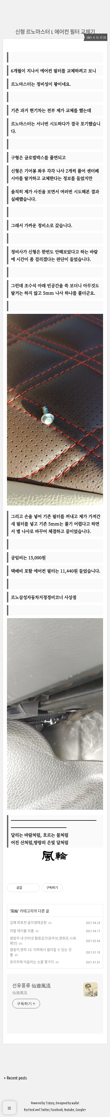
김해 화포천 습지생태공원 (28, 922)
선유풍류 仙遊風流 (31, 985)
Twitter (44, 1109)
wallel (75, 1103)
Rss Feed (29, 1109)
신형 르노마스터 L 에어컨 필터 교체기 (55, 32)
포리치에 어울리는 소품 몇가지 (32, 962)
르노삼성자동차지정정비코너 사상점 (43, 597)
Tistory (50, 1103)
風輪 (14, 911)
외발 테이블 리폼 (22, 931)
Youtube (69, 1109)
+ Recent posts (15, 1077)
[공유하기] (27, 888)
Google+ (81, 1109)
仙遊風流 (19, 993)
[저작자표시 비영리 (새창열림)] (67, 888)
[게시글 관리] (33, 888)
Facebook (57, 1109)
